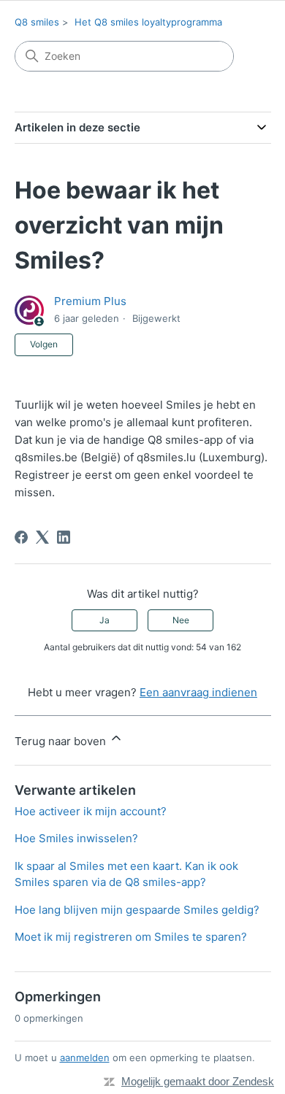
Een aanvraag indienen (198, 692)
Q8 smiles (37, 22)
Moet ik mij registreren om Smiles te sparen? (131, 937)
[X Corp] (42, 537)
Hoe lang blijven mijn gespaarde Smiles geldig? (137, 910)
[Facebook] (21, 537)
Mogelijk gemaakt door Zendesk (197, 1081)
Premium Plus (90, 301)
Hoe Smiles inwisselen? (76, 838)
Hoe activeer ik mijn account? (91, 811)
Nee (180, 620)
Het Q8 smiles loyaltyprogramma (148, 22)
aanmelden (85, 1057)
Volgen (44, 344)
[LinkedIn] (63, 537)
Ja (104, 620)
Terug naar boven (62, 741)
